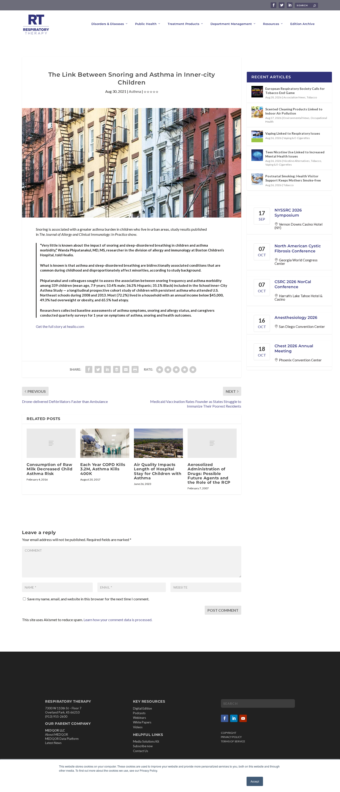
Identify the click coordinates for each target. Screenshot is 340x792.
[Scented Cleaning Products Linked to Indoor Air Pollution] (257, 112)
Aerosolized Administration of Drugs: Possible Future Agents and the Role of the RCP (209, 473)
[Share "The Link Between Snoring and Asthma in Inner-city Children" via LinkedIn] (107, 369)
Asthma (135, 91)
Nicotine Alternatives (296, 161)
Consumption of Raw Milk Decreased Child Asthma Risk (49, 469)
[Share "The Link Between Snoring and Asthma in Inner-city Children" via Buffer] (116, 369)
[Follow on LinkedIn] (234, 718)
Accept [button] (254, 781)
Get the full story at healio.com (60, 326)
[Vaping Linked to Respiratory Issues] (257, 136)
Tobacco (312, 97)
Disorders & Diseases (107, 24)
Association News (294, 97)
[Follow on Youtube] (243, 718)
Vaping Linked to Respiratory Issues (292, 133)
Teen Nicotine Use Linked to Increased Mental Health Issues (295, 154)
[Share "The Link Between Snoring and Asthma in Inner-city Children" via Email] (125, 369)
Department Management (231, 24)
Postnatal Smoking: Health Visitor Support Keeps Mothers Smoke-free (293, 178)
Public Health (146, 24)
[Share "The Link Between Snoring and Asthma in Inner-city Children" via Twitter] (98, 369)
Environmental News (296, 118)
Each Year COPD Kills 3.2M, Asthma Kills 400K (102, 469)
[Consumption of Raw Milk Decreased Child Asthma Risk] (51, 443)
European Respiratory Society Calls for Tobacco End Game (295, 91)
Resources (271, 24)
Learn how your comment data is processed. (117, 619)
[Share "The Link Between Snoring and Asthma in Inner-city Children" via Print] (135, 369)
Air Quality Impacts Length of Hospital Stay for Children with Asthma (157, 471)
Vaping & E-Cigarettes (296, 138)
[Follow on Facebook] (224, 718)
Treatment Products (183, 24)
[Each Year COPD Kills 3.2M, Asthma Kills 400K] (104, 443)
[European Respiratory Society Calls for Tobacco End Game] (257, 91)
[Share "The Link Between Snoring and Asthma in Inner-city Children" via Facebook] (88, 369)
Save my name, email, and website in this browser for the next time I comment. (88, 599)
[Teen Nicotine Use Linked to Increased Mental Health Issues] (257, 155)
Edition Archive (302, 24)
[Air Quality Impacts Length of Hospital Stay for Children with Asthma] (158, 443)
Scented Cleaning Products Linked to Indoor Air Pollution (293, 111)
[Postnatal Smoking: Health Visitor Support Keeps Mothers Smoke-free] (257, 179)
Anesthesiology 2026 (296, 317)
